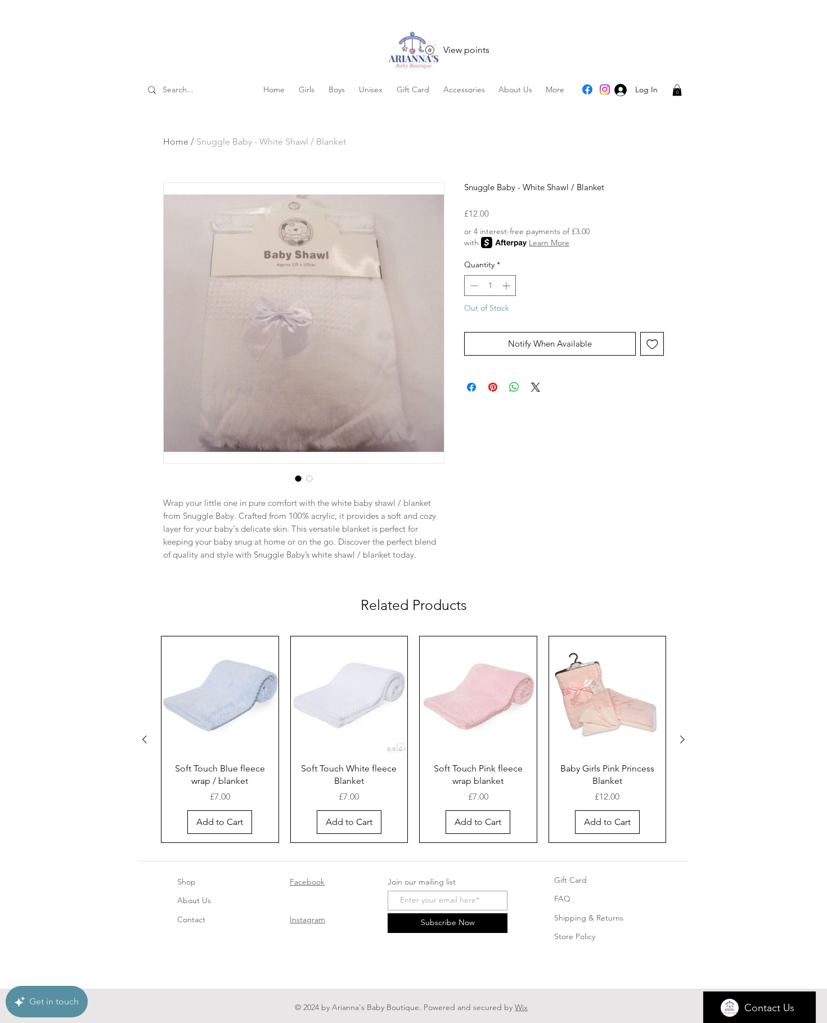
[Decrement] (473, 285)
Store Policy (574, 936)
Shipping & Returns (588, 918)
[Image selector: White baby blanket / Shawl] (309, 478)
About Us (194, 900)
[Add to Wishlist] (652, 344)
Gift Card (570, 880)
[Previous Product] (144, 739)
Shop (186, 882)
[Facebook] (587, 89)
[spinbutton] (490, 285)
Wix (521, 1007)
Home (175, 141)
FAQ (562, 899)
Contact (191, 919)
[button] (677, 90)
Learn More (549, 242)
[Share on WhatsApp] (514, 387)
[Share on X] (535, 387)
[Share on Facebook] (471, 387)
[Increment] (507, 285)
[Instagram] (605, 89)
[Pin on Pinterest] (493, 387)
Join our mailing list (422, 882)
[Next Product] (682, 739)
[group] (413, 739)
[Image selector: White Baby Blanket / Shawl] (298, 478)
